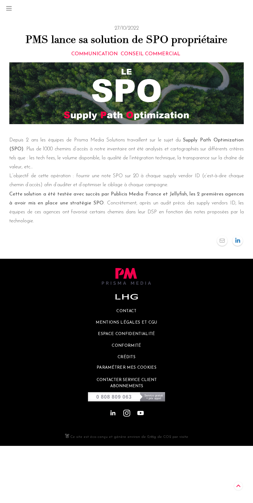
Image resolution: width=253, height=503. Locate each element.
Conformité (126, 346)
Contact (126, 311)
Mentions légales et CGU (126, 323)
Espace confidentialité (126, 334)
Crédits (126, 357)
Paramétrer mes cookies (126, 368)
